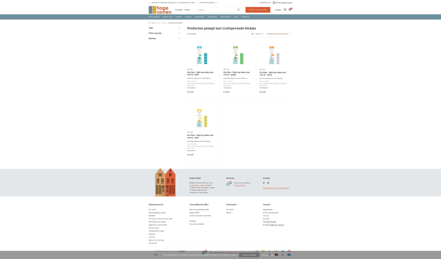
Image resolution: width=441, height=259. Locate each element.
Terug (153, 23)
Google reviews (286, 2)
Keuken (179, 17)
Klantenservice (265, 2)
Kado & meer (154, 17)
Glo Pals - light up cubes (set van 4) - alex (200, 136)
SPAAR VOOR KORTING (258, 10)
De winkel (178, 10)
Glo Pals (190, 69)
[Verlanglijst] (285, 9)
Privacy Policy (154, 228)
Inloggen (192, 221)
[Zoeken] (238, 10)
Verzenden (153, 243)
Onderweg (212, 17)
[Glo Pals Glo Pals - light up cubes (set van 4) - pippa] (238, 54)
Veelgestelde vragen (156, 231)
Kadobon (245, 17)
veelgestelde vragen (197, 185)
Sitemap (152, 234)
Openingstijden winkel (157, 213)
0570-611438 (271, 222)
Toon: (257, 34)
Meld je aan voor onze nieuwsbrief (276, 188)
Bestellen (152, 216)
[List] (253, 34)
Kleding (188, 17)
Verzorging (225, 17)
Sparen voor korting (156, 240)
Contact (152, 237)
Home (158, 23)
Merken (187, 10)
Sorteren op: (272, 34)
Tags (164, 23)
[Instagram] (268, 183)
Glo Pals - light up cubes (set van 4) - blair (200, 73)
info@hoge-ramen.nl (276, 225)
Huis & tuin (167, 17)
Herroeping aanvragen (157, 222)
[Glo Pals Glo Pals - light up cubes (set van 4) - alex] (201, 117)
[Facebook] (264, 183)
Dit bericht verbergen (249, 255)
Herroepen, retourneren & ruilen (160, 219)
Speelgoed (199, 17)
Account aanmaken (196, 224)
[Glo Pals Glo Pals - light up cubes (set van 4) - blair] (201, 54)
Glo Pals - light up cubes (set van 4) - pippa (236, 73)
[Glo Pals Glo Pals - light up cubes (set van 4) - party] (274, 54)
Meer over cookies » (268, 255)
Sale (236, 17)
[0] (289, 9)
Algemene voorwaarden (158, 225)
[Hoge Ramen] (160, 9)
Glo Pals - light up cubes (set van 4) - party (273, 73)
